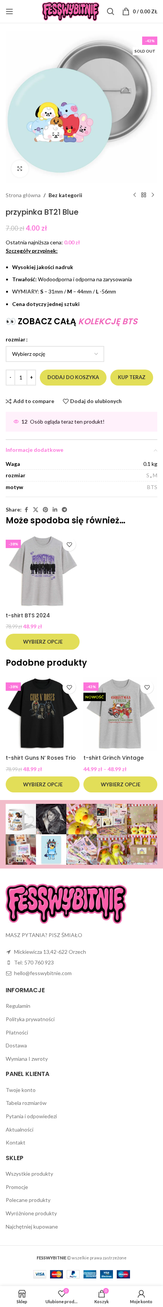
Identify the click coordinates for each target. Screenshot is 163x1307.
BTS (152, 487)
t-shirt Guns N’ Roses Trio (41, 758)
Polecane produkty (28, 1200)
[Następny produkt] (152, 195)
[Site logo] (71, 11)
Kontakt (15, 1142)
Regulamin (18, 1006)
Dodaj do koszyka (73, 377)
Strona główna (23, 195)
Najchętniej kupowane (32, 1226)
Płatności (17, 1032)
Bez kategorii (65, 195)
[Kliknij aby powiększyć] (19, 168)
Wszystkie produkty (29, 1173)
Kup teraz (132, 377)
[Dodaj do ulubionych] (69, 544)
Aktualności (19, 1129)
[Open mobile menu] (9, 11)
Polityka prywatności (30, 1019)
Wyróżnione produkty (31, 1213)
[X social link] (36, 510)
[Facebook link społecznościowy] (26, 510)
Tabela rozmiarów (26, 1103)
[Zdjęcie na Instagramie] (21, 819)
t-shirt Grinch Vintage (113, 758)
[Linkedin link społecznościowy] (55, 510)
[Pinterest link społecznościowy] (45, 510)
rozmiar (15, 339)
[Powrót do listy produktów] (143, 195)
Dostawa (16, 1045)
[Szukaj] (110, 11)
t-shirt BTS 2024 (28, 615)
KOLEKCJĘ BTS (107, 321)
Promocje (17, 1187)
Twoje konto (21, 1090)
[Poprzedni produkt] (134, 195)
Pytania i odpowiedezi (31, 1116)
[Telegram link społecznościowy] (64, 510)
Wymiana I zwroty (27, 1058)
